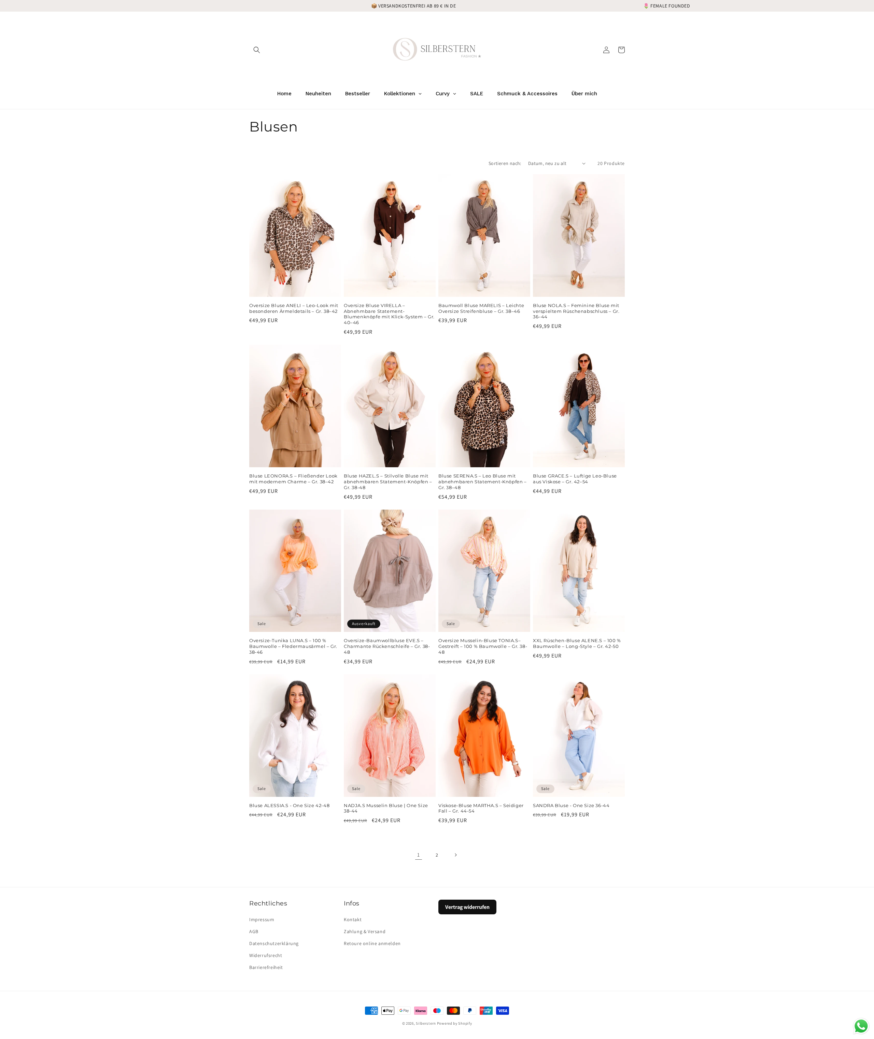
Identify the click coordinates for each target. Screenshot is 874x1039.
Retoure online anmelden (372, 943)
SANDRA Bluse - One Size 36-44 (571, 805)
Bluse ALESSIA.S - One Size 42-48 (289, 805)
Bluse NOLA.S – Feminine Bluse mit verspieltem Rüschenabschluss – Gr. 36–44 (576, 311)
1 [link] (418, 854)
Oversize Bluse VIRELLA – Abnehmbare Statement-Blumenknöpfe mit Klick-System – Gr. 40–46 (389, 314)
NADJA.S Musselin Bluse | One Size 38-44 (386, 808)
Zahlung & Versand (364, 931)
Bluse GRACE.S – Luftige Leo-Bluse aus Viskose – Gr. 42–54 (575, 478)
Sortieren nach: (505, 163)
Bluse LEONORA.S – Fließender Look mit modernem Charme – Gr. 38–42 (293, 478)
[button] (256, 49)
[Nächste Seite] (455, 854)
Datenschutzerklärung (274, 943)
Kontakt (353, 919)
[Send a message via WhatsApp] (861, 1026)
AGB (253, 931)
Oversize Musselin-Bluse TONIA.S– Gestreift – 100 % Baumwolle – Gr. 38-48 (482, 646)
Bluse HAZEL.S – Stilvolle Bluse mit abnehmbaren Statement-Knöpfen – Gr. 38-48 (388, 481)
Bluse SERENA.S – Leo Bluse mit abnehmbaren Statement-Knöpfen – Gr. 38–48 (482, 481)
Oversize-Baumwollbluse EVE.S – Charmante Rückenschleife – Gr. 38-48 (387, 646)
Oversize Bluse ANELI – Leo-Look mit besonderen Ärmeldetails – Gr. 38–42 (293, 308)
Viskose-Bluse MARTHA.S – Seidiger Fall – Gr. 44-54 (481, 808)
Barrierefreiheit (266, 967)
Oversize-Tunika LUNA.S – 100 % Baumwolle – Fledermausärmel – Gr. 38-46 (293, 646)
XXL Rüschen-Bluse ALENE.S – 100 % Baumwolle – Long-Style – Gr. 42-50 (577, 643)
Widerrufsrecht (265, 955)
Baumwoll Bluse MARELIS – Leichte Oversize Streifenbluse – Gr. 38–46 (481, 308)
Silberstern (426, 1023)
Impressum (261, 919)
